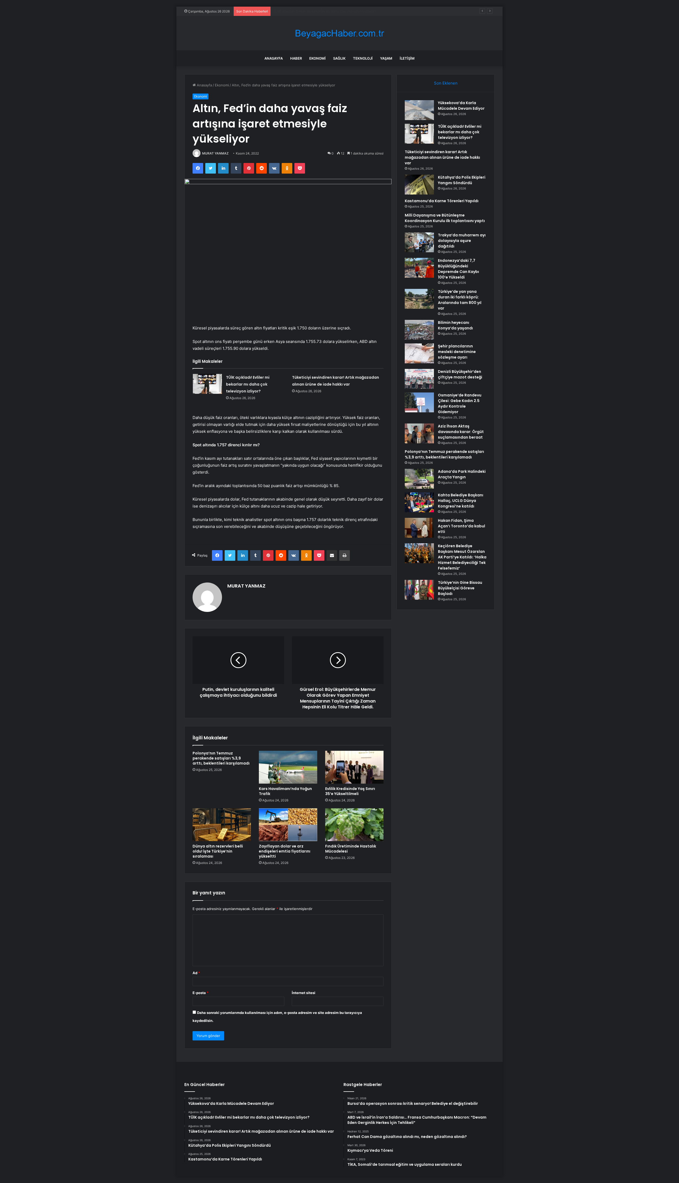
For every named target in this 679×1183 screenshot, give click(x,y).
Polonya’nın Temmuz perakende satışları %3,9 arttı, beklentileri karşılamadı (221, 758)
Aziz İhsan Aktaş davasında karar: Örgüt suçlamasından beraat (461, 431)
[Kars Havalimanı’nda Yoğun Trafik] (288, 767)
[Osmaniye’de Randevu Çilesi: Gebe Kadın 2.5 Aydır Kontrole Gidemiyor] (419, 402)
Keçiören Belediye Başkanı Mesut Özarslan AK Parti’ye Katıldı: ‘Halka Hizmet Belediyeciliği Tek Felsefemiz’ (462, 557)
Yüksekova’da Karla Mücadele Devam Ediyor (461, 105)
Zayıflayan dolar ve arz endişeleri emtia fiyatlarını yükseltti (284, 851)
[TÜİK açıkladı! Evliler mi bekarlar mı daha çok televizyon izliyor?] (207, 384)
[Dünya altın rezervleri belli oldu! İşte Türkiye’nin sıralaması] (222, 824)
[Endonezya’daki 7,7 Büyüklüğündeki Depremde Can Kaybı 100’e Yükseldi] (419, 268)
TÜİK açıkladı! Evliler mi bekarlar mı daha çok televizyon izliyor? (247, 384)
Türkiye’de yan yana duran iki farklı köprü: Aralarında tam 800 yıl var (459, 300)
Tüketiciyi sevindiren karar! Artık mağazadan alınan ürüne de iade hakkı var (334, 11)
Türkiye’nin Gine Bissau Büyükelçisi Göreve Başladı (460, 588)
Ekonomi (317, 58)
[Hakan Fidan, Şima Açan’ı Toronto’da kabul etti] (419, 528)
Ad (196, 973)
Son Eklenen (446, 83)
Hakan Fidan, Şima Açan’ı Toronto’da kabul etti (461, 526)
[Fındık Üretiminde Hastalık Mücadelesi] (354, 824)
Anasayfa (273, 58)
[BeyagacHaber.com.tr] (339, 33)
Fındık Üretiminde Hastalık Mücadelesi (350, 849)
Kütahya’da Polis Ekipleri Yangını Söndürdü (461, 180)
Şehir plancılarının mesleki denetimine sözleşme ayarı (457, 351)
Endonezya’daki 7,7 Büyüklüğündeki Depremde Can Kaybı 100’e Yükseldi (458, 269)
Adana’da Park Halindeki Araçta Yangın (462, 474)
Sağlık (339, 58)
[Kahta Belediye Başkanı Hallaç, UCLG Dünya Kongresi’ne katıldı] (419, 502)
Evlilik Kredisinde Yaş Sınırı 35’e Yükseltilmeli (350, 791)
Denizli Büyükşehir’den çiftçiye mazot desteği (460, 374)
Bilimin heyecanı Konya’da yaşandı (455, 325)
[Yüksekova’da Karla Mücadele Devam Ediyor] (419, 110)
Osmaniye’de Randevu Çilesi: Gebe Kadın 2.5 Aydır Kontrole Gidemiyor (459, 403)
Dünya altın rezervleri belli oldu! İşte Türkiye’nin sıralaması (218, 851)
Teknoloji (363, 58)
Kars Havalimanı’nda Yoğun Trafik (285, 791)
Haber (296, 58)
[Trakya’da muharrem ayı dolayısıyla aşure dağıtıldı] (419, 242)
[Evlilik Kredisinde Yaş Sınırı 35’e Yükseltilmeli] (354, 767)
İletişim (407, 58)
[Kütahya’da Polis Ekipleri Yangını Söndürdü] (419, 185)
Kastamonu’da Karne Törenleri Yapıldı (441, 201)
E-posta (200, 993)
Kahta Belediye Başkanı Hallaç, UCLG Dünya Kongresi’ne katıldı (460, 500)
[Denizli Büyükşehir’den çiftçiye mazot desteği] (419, 379)
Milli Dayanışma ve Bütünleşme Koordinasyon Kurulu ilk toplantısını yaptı (445, 218)
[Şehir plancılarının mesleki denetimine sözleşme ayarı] (419, 353)
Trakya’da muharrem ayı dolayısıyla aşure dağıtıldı (462, 240)
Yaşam (386, 58)
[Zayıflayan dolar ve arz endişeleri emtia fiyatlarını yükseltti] (288, 824)
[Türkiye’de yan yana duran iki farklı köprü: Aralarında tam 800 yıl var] (419, 299)
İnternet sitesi (303, 993)
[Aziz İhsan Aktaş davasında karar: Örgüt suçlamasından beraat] (419, 433)
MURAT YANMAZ (215, 153)
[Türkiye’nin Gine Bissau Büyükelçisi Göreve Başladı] (419, 590)
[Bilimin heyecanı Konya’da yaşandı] (419, 330)
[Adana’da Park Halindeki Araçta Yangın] (419, 479)
